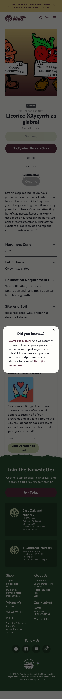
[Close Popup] (54, 330)
